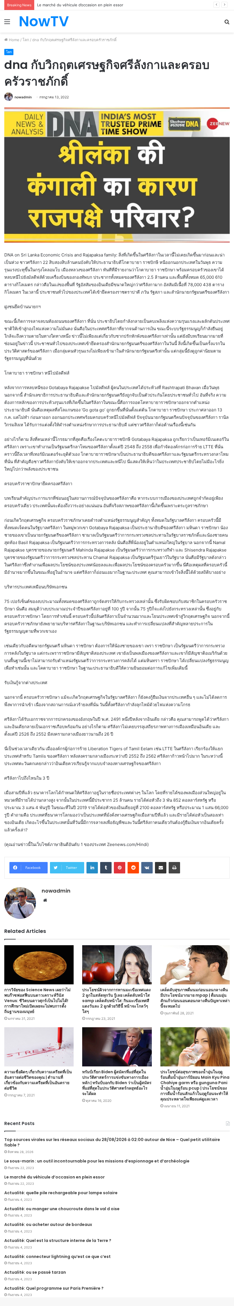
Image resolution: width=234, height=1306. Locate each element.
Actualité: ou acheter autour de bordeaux (48, 1224)
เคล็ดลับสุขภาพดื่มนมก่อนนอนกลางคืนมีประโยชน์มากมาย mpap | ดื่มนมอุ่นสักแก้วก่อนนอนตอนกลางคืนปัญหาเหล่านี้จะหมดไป (195, 998)
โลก (26, 39)
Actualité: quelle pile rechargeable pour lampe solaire (61, 1193)
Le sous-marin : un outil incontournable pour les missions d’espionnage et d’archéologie (96, 1161)
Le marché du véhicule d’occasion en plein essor (54, 1177)
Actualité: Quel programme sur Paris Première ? (54, 1288)
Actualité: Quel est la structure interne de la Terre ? (57, 1240)
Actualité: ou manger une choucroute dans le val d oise (62, 1209)
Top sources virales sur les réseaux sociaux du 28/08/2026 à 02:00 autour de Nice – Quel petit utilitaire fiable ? (112, 1142)
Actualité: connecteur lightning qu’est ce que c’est (57, 1256)
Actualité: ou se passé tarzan (35, 1272)
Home (13, 39)
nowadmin (23, 97)
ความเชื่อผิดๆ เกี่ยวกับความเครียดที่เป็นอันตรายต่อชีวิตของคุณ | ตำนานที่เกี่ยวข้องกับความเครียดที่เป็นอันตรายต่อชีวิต (38, 1080)
